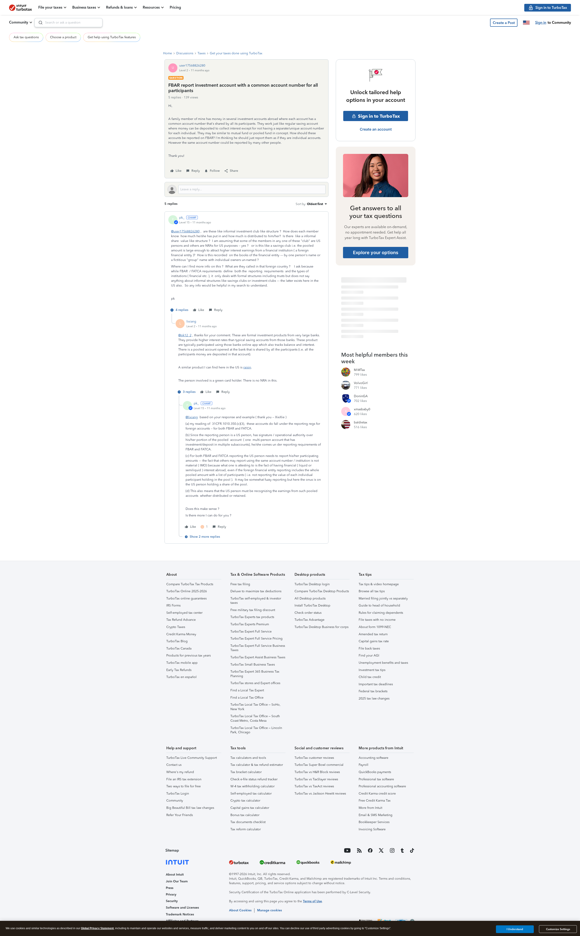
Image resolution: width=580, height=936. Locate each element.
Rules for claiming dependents (381, 613)
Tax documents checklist (248, 822)
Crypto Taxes (175, 627)
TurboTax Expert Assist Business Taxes (257, 657)
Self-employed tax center (184, 613)
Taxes (201, 53)
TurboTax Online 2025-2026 (186, 591)
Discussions (184, 53)
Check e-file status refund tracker (254, 779)
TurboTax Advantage (309, 620)
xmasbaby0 (362, 409)
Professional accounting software (382, 786)
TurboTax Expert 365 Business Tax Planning (254, 674)
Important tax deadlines (376, 684)
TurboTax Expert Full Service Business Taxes (257, 648)
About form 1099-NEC (375, 627)
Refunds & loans (119, 7)
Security (172, 901)
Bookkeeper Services (374, 822)
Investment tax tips (372, 670)
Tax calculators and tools (248, 758)
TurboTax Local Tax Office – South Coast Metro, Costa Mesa (255, 718)
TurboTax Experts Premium (249, 624)
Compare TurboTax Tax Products (189, 584)
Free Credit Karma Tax (375, 800)
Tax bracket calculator (246, 772)
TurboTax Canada (178, 648)
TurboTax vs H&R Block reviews (317, 772)
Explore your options (375, 252)
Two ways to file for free (183, 786)
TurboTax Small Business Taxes (252, 664)
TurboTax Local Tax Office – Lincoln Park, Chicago (256, 730)
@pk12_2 (184, 335)
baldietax (360, 422)
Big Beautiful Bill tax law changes (190, 808)
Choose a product (63, 37)
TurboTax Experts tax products (252, 617)
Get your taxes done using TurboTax (236, 53)
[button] (503, 23)
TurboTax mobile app (182, 663)
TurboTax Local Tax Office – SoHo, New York (255, 707)
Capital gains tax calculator (249, 808)
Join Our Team (177, 881)
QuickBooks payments (375, 772)
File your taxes (50, 7)
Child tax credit (370, 677)
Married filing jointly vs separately (383, 598)
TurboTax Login (177, 793)
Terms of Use (312, 901)
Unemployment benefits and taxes (383, 663)
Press (169, 888)
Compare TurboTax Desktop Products (322, 591)
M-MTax (359, 370)
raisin (247, 367)
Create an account (376, 129)
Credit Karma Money (181, 634)
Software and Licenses (182, 908)
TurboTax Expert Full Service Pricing (256, 638)
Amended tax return (373, 634)
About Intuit (175, 874)
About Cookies (240, 910)
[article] (246, 264)
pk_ (181, 218)
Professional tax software (376, 779)
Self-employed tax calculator (251, 793)
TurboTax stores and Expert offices (255, 683)
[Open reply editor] (246, 189)
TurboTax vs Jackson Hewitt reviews (320, 793)
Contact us (173, 765)
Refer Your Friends (179, 815)
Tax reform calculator (245, 829)
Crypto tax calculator (245, 800)
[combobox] (68, 22)
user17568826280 (192, 65)
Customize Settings (558, 929)
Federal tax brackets (373, 691)
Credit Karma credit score (377, 793)
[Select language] (526, 22)
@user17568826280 (185, 231)
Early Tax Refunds (178, 670)
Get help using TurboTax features (112, 37)
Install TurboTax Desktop (312, 605)
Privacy (171, 894)
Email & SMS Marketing (375, 815)
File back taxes (369, 648)
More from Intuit (370, 808)
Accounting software (373, 758)
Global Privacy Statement (97, 928)
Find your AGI (369, 655)
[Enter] (38, 22)
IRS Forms (173, 605)
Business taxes (84, 7)
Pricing (175, 7)
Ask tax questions (26, 37)
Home (167, 53)
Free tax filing (240, 584)
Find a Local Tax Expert (247, 690)
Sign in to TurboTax (379, 116)
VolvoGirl (361, 383)
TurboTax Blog (177, 641)
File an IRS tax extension (183, 779)
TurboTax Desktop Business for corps (321, 627)
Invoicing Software (372, 829)
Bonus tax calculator (244, 815)
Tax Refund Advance (181, 620)
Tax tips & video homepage (379, 584)
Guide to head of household (379, 605)
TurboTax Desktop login (312, 584)
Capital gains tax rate (374, 641)
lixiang (191, 321)
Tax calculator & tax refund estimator (256, 765)
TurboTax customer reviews (314, 758)
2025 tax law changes (374, 698)
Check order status (308, 613)
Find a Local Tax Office (246, 698)
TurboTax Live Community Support (191, 758)
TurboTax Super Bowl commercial (319, 765)
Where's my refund (180, 772)
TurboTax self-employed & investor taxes (255, 601)
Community (18, 22)
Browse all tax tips (372, 591)
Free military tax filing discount (252, 610)
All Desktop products (310, 598)
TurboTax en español (181, 677)
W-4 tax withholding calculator (252, 786)
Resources (151, 7)
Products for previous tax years (188, 655)
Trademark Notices (180, 914)
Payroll (363, 765)
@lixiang (192, 417)
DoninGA (361, 396)
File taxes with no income (377, 620)
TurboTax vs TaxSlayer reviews (316, 779)
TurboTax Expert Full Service (251, 631)
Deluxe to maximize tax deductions (255, 591)
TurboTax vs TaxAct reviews (314, 786)
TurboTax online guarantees (186, 598)
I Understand (515, 929)
